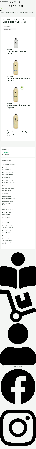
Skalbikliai (18, 19)
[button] (22, 2)
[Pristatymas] (18, 321)
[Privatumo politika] (18, 364)
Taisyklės (1, 289)
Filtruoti (6, 152)
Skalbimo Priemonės (11, 19)
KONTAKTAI (20, 366)
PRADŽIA (16, 366)
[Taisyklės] (18, 288)
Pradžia (4, 19)
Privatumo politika (2, 365)
